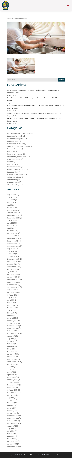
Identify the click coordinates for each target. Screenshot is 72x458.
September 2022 (13, 287)
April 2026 (11, 205)
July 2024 (10, 251)
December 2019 (13, 326)
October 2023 (12, 264)
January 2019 (12, 354)
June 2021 (10, 300)
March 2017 (11, 408)
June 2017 (10, 400)
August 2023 (11, 269)
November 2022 (13, 282)
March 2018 (11, 377)
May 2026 (10, 202)
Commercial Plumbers (15, 144)
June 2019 (10, 341)
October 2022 (12, 285)
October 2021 (12, 295)
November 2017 (13, 387)
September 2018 (13, 362)
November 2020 (13, 308)
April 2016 (10, 436)
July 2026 (10, 197)
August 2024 (11, 249)
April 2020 (11, 315)
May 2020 (10, 313)
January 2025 (12, 236)
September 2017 (13, 393)
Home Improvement (14, 154)
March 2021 (11, 305)
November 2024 (13, 241)
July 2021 (10, 297)
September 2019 (13, 333)
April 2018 (10, 375)
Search (61, 80)
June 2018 (10, 369)
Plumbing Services (14, 167)
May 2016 (10, 434)
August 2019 (11, 336)
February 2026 (12, 210)
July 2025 (10, 220)
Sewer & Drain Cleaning (15, 175)
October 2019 (12, 331)
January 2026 (12, 213)
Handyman (11, 151)
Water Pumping (13, 182)
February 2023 (12, 274)
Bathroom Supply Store (15, 139)
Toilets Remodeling (14, 177)
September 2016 (13, 423)
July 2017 (10, 398)
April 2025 (11, 228)
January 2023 (12, 277)
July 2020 (10, 310)
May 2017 (10, 403)
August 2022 (11, 290)
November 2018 (13, 357)
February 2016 (12, 441)
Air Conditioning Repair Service (18, 133)
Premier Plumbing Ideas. (33, 455)
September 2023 (13, 267)
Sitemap (60, 455)
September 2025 (13, 218)
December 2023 (13, 259)
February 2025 (12, 233)
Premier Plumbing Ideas (16, 169)
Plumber (10, 162)
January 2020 (12, 323)
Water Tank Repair (14, 185)
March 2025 (11, 231)
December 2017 (13, 385)
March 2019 (11, 349)
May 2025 (10, 226)
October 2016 (12, 421)
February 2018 (12, 380)
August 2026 (11, 195)
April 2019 (10, 346)
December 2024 (13, 238)
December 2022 (13, 279)
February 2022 (12, 292)
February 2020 (12, 321)
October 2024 (12, 244)
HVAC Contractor (13, 159)
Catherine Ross (14, 18)
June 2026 (11, 200)
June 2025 (11, 223)
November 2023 (13, 261)
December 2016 (13, 416)
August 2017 (11, 395)
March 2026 (11, 208)
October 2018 (12, 359)
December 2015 (13, 447)
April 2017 (10, 405)
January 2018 (12, 382)
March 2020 (11, 318)
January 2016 (12, 444)
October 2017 (12, 390)
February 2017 (12, 411)
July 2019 (10, 339)
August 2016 (11, 426)
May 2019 (10, 344)
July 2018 (10, 367)
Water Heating (12, 180)
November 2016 (13, 418)
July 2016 (10, 428)
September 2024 (13, 246)
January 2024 (12, 256)
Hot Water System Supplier (17, 157)
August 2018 (11, 364)
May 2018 (10, 372)
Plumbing (10, 164)
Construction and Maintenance (18, 146)
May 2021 (10, 303)
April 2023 (10, 272)
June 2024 (11, 254)
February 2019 (12, 351)
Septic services (12, 172)
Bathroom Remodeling (15, 136)
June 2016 (10, 431)
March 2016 (11, 439)
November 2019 (13, 328)
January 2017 (12, 413)
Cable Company (13, 141)
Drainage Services (14, 149)
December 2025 (13, 215)
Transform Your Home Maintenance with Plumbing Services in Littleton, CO (34, 113)
